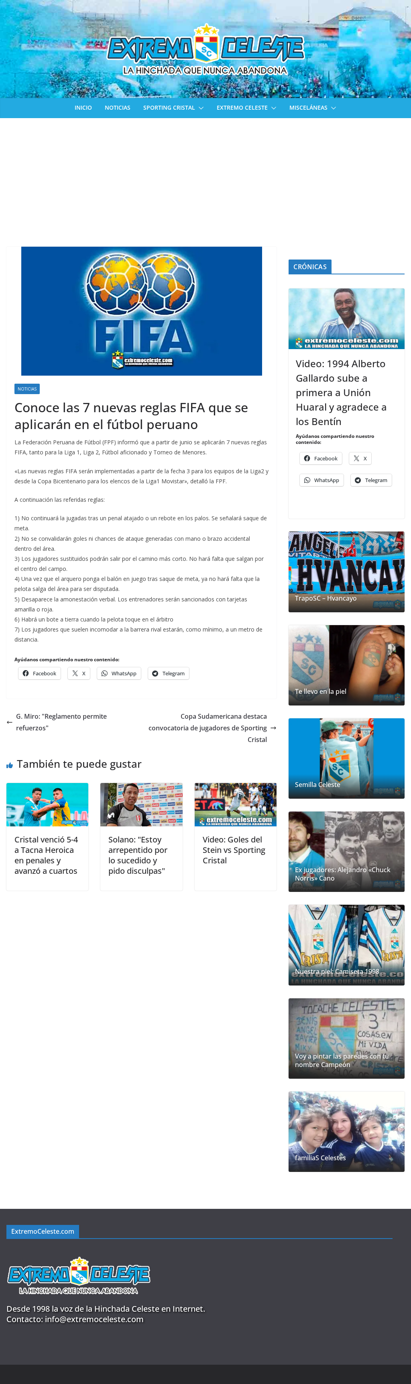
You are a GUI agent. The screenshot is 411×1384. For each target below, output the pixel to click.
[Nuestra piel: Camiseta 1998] (347, 945)
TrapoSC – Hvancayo (326, 598)
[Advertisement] (205, 178)
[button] (199, 108)
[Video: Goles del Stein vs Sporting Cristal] (236, 788)
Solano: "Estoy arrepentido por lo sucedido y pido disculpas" (137, 855)
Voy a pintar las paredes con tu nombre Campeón (342, 1060)
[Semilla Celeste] (347, 758)
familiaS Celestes (320, 1158)
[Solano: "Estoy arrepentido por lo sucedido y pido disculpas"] (141, 788)
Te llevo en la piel (320, 691)
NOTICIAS (117, 107)
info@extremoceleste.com (94, 1319)
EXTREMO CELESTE (242, 107)
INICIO (83, 107)
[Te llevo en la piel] (347, 665)
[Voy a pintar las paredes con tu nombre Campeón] (347, 1038)
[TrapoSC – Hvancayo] (347, 572)
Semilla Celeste (317, 785)
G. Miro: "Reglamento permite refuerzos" (61, 722)
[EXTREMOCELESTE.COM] (78, 1252)
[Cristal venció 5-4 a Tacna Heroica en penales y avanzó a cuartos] (47, 788)
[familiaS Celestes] (347, 1132)
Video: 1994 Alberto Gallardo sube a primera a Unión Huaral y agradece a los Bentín (341, 392)
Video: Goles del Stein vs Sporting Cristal (234, 850)
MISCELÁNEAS (308, 107)
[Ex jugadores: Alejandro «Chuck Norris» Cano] (347, 852)
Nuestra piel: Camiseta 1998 (337, 971)
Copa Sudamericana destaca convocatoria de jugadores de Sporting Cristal (208, 728)
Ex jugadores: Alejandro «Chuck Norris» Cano (343, 874)
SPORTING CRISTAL (169, 107)
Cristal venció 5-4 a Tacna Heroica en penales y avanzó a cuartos (46, 855)
